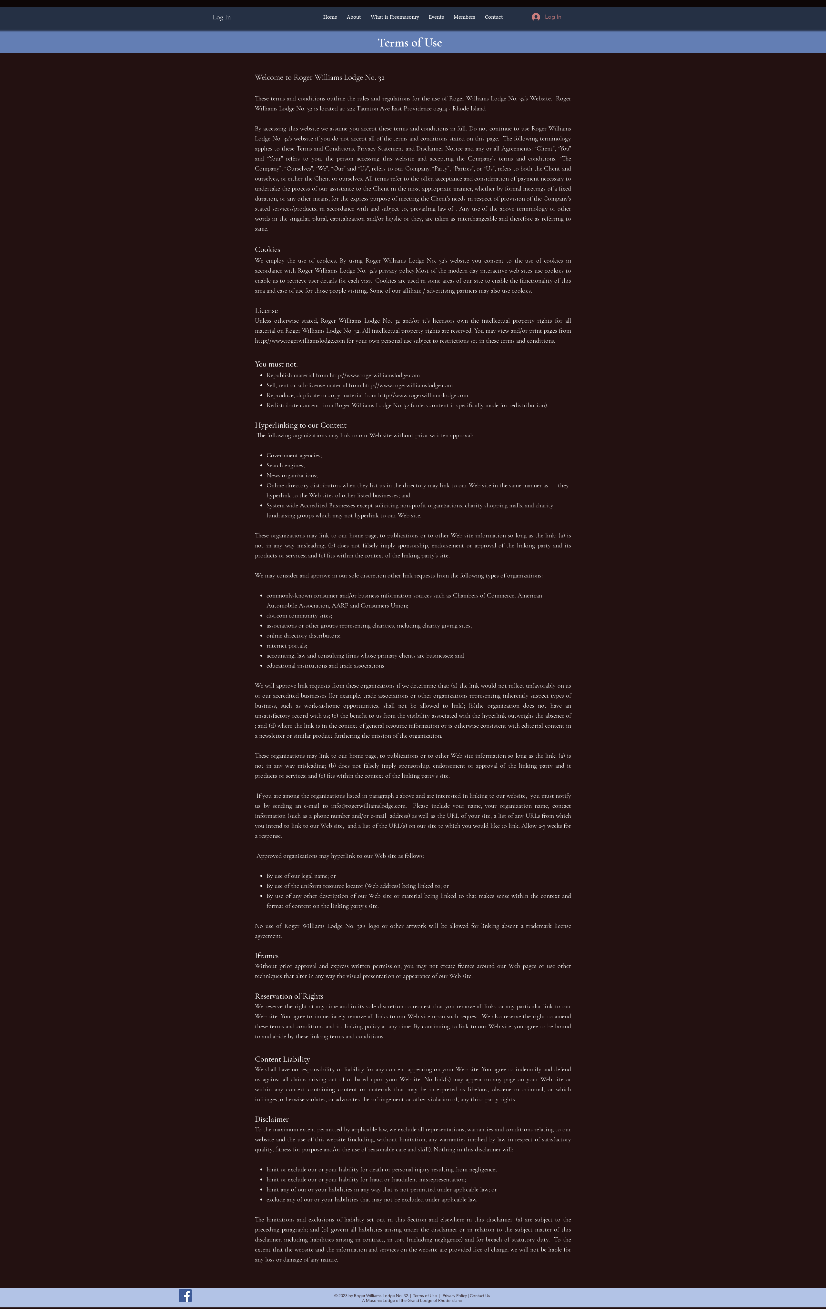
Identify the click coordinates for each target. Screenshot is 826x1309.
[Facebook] (185, 1295)
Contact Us (480, 1295)
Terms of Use (425, 1295)
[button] (354, 17)
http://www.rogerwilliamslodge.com (300, 341)
